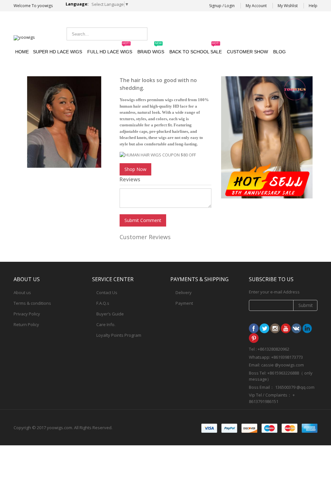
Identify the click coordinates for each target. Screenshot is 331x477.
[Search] (140, 34)
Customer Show (247, 51)
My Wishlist (288, 5)
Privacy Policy (27, 314)
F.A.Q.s (102, 303)
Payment (184, 303)
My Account (256, 5)
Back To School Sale (195, 49)
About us (22, 292)
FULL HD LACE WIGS (109, 49)
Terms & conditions (32, 303)
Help (313, 5)
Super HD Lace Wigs (57, 51)
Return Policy (26, 324)
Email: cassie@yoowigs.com (264, 33)
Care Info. (105, 324)
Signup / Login (222, 5)
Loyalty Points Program (118, 335)
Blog (279, 51)
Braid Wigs (150, 49)
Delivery (184, 292)
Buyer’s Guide (110, 314)
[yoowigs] (24, 37)
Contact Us (106, 292)
